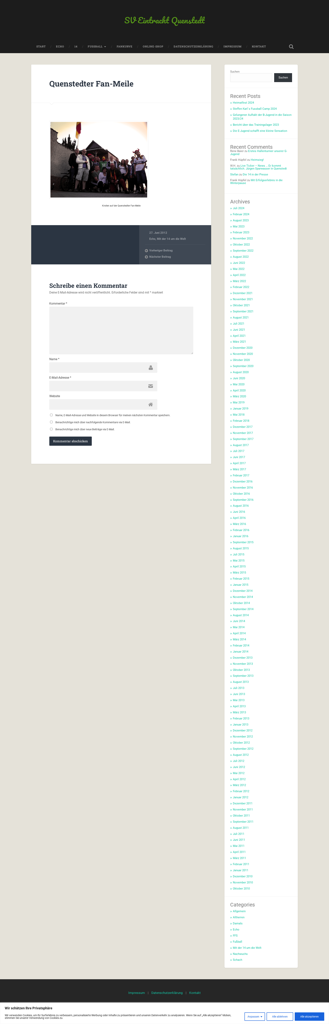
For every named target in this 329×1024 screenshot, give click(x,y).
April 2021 (239, 336)
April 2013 (239, 706)
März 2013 (239, 712)
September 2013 (243, 676)
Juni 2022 (239, 263)
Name (54, 359)
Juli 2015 (238, 554)
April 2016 (239, 518)
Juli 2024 (238, 208)
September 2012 (243, 748)
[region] (164, 1013)
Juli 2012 (238, 761)
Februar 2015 (241, 578)
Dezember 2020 (242, 348)
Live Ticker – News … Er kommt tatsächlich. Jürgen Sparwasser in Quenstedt (258, 167)
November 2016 (243, 487)
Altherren (238, 917)
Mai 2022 (238, 269)
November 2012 (243, 736)
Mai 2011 (238, 846)
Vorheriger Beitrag (161, 250)
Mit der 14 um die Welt (171, 239)
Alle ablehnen (280, 1016)
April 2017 (239, 463)
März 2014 (239, 639)
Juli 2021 (238, 323)
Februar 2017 (241, 475)
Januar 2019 (240, 408)
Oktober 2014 (241, 603)
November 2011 (243, 809)
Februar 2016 (241, 530)
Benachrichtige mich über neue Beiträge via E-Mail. (85, 429)
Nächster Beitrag (160, 256)
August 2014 (241, 615)
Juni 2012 (239, 767)
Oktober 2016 (241, 493)
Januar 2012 (240, 797)
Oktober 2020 (241, 360)
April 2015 (239, 566)
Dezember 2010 (242, 876)
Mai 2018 (238, 414)
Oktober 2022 (241, 244)
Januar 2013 (240, 724)
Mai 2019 (238, 402)
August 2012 (241, 755)
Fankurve (125, 46)
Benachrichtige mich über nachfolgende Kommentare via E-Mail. (93, 422)
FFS (235, 935)
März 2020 (239, 396)
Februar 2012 (241, 791)
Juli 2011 (238, 834)
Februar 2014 (241, 645)
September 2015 (243, 542)
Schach (237, 960)
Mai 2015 (238, 560)
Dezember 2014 (242, 591)
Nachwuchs (240, 954)
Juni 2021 (239, 329)
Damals (238, 923)
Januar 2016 (240, 536)
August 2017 (241, 445)
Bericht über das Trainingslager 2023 (256, 124)
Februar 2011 (241, 864)
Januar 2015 (240, 584)
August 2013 (241, 682)
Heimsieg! (257, 160)
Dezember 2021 (242, 293)
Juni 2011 (239, 840)
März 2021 (239, 341)
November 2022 (243, 238)
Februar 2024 (241, 214)
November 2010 (243, 882)
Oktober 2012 (241, 742)
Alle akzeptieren (309, 1016)
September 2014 (243, 609)
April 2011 (239, 852)
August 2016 (241, 505)
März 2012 (239, 785)
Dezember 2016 (242, 481)
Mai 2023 (238, 226)
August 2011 (241, 828)
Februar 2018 (241, 420)
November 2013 (243, 664)
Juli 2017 (238, 451)
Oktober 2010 (241, 888)
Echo (60, 46)
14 (75, 46)
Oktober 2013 (241, 670)
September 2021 (243, 311)
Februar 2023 (241, 232)
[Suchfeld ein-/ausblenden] (291, 46)
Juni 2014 (239, 621)
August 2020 (241, 372)
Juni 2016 (239, 512)
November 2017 (243, 433)
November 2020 (243, 354)
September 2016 (243, 500)
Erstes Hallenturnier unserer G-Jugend (258, 152)
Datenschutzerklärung (193, 46)
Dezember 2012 (242, 730)
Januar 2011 (240, 870)
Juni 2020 (239, 378)
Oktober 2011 (241, 815)
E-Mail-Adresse (60, 377)
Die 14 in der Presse (255, 174)
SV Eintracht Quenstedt (164, 20)
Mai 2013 (238, 700)
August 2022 (241, 256)
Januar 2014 (240, 651)
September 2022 (243, 250)
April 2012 (239, 779)
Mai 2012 (238, 773)
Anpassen (253, 1016)
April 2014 (239, 633)
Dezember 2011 (242, 803)
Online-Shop (153, 46)
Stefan (234, 174)
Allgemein (239, 911)
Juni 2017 (239, 457)
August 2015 (241, 548)
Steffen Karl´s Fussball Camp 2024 (255, 108)
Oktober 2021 (241, 305)
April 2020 (239, 390)
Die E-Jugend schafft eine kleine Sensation (260, 131)
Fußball (237, 941)
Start (41, 46)
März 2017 (239, 469)
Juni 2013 (239, 694)
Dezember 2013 (242, 657)
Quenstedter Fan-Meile (91, 83)
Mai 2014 (238, 627)
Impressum (233, 46)
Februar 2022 (241, 287)
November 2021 (243, 299)
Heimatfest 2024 (243, 102)
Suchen (235, 71)
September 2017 (243, 439)
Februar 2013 (241, 718)
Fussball (95, 46)
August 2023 (241, 220)
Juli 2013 (238, 688)
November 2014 (243, 597)
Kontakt (259, 46)
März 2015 (239, 572)
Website (54, 396)
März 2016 (239, 524)
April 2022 (239, 275)
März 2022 (239, 281)
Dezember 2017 (242, 427)
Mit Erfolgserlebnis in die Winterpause (256, 181)
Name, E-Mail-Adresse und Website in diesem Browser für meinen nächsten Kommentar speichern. (112, 415)
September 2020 (243, 366)
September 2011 (243, 821)
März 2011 (239, 858)
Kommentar (58, 303)
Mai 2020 (238, 384)
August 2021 (241, 317)
